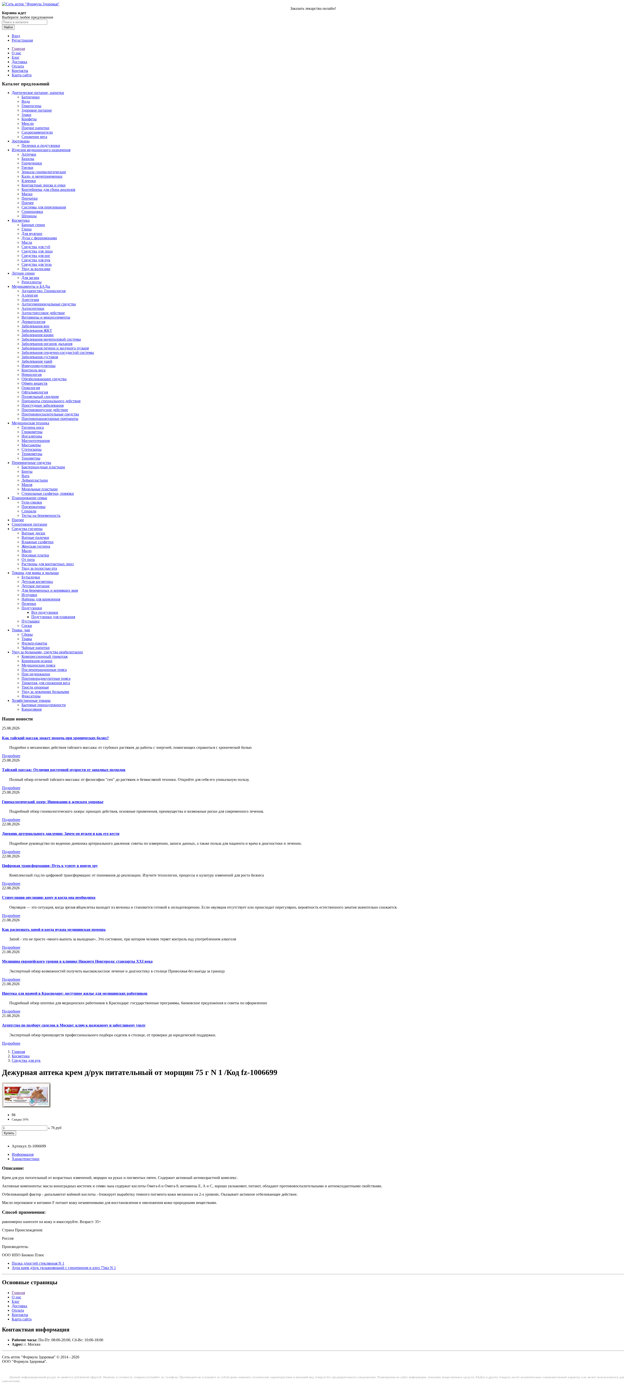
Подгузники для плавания (53, 617)
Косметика (21, 220)
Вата (25, 476)
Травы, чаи (21, 630)
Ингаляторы (32, 436)
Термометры (32, 454)
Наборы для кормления (41, 599)
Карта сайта (22, 75)
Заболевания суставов (40, 357)
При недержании (36, 674)
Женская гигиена (36, 546)
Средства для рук (36, 260)
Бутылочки (31, 577)
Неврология (32, 374)
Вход (16, 36)
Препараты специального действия (51, 401)
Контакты (20, 71)
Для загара (30, 278)
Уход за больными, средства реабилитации (47, 652)
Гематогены (31, 106)
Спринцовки (32, 211)
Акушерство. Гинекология (44, 291)
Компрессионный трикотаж (45, 656)
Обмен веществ (34, 383)
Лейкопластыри (35, 480)
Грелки (27, 167)
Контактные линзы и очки (44, 185)
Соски (27, 626)
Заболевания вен (35, 326)
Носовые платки (35, 555)
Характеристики (25, 1159)
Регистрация (22, 40)
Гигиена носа (33, 427)
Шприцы (29, 216)
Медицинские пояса (38, 665)
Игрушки (29, 595)
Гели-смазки (32, 502)
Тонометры (31, 458)
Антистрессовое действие (43, 313)
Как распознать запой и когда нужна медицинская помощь (54, 929)
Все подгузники (44, 612)
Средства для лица (37, 251)
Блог (16, 57)
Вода (26, 101)
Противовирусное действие (45, 410)
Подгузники (32, 608)
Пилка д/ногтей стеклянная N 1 (38, 1263)
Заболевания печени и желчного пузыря (55, 348)
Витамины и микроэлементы (46, 317)
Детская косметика (37, 581)
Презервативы (33, 507)
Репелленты (32, 282)
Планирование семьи (29, 498)
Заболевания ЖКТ (37, 330)
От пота (28, 559)
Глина (27, 229)
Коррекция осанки (37, 661)
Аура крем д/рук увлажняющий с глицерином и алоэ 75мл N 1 (64, 1268)
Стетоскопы (32, 449)
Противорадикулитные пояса (46, 678)
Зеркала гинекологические (44, 172)
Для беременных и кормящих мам (50, 590)
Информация (23, 1154)
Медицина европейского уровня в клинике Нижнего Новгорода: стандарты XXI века (77, 961)
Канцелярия (32, 709)
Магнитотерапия (36, 441)
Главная (18, 48)
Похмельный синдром (40, 396)
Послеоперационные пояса (44, 670)
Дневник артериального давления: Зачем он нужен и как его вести (60, 834)
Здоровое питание (37, 110)
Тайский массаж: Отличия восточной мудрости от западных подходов (63, 770)
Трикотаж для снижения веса (46, 683)
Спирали (29, 511)
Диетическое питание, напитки (38, 93)
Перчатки (30, 198)
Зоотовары (21, 141)
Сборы (27, 634)
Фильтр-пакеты (34, 643)
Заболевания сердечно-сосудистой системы (58, 352)
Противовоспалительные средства (50, 414)
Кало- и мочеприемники (42, 176)
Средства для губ (36, 247)
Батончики (31, 97)
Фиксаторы (31, 696)
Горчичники (32, 163)
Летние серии (23, 273)
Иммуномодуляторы (39, 366)
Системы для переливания (44, 207)
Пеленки (29, 603)
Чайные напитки (36, 648)
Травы (27, 639)
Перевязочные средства (31, 463)
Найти (8, 27)
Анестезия (30, 300)
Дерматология (33, 322)
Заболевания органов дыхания (47, 344)
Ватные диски (33, 533)
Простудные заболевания (43, 405)
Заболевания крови (38, 335)
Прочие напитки (35, 128)
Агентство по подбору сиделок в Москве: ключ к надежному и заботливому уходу (73, 1025)
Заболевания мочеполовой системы (51, 339)
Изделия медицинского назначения (41, 150)
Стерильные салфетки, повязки (48, 493)
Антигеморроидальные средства (49, 304)
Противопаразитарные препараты (50, 418)
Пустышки (31, 621)
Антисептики (33, 308)
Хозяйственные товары (31, 700)
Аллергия (30, 295)
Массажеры (31, 445)
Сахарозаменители (37, 132)
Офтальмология (35, 392)
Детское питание (36, 586)
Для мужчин (32, 233)
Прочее (28, 203)
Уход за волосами (36, 269)
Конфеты (29, 119)
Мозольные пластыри (40, 489)
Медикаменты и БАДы (31, 286)
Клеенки (29, 181)
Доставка (19, 62)
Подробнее (11, 756)
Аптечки (29, 154)
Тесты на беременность (41, 515)
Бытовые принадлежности (44, 705)
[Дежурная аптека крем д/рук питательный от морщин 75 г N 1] (26, 1106)
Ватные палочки (35, 537)
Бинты (27, 471)
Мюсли (28, 123)
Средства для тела (37, 264)
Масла (27, 242)
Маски (27, 194)
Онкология (31, 388)
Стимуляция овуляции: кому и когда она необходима (48, 897)
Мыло (27, 551)
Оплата (18, 66)
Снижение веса (34, 137)
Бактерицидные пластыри (43, 467)
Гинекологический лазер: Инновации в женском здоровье (52, 802)
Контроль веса (33, 370)
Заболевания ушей (37, 361)
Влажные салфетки (38, 542)
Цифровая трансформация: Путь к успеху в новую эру (50, 866)
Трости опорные (35, 687)
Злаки (26, 115)
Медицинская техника (30, 423)
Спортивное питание (29, 524)
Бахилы (28, 159)
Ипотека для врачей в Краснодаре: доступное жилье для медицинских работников (74, 993)
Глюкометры (32, 432)
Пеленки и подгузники (41, 145)
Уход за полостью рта (39, 568)
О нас (16, 53)
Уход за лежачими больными (45, 692)
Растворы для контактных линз (48, 564)
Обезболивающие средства (44, 379)
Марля (27, 485)
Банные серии (33, 225)
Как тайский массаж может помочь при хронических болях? (55, 738)
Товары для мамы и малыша (35, 573)
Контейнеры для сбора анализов (48, 189)
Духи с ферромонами (39, 238)
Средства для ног (36, 256)
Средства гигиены (27, 529)
